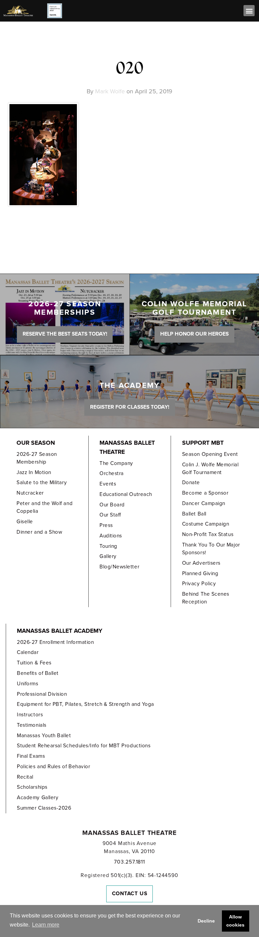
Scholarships (32, 787)
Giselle (25, 522)
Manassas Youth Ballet (44, 735)
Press (106, 525)
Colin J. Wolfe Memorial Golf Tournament (210, 468)
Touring (108, 546)
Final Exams (31, 756)
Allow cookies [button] (235, 921)
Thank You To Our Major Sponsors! (211, 549)
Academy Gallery (37, 797)
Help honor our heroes (194, 334)
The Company (116, 463)
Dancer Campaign (203, 503)
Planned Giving (200, 573)
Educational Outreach (125, 494)
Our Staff (110, 515)
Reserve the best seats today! (65, 334)
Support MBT (203, 442)
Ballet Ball (194, 514)
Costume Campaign (205, 524)
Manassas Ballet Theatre (127, 447)
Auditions (110, 536)
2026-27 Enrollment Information (55, 642)
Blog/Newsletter (119, 567)
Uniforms (27, 684)
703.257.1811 (129, 862)
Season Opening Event (210, 454)
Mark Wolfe (110, 91)
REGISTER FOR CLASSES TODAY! (129, 407)
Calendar (27, 652)
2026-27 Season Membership (37, 458)
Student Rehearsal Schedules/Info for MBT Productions (83, 746)
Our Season (36, 442)
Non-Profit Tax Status (207, 534)
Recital (25, 777)
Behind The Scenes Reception (205, 598)
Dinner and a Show (39, 532)
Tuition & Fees (34, 663)
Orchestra (111, 473)
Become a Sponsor (205, 493)
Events (107, 484)
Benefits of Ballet (38, 673)
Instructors (30, 715)
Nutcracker (30, 493)
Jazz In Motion (34, 472)
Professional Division (42, 694)
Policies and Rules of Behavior (53, 766)
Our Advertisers (201, 563)
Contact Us (129, 894)
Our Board (112, 505)
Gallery (108, 556)
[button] (249, 10)
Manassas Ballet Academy (59, 630)
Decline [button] (206, 921)
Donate (191, 482)
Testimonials (31, 725)
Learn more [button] (45, 925)
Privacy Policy (199, 584)
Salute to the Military (42, 482)
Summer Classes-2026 (44, 808)
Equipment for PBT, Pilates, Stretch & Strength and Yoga (85, 704)
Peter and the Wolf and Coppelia (45, 507)
